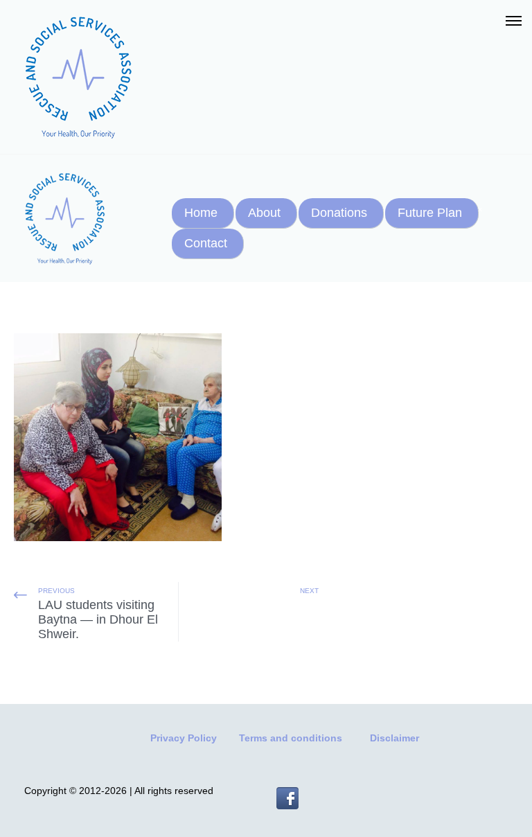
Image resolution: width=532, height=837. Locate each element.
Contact (205, 243)
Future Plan (430, 213)
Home (201, 213)
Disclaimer (394, 737)
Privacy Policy (183, 737)
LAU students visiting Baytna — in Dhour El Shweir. (98, 619)
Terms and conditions (290, 737)
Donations (339, 213)
